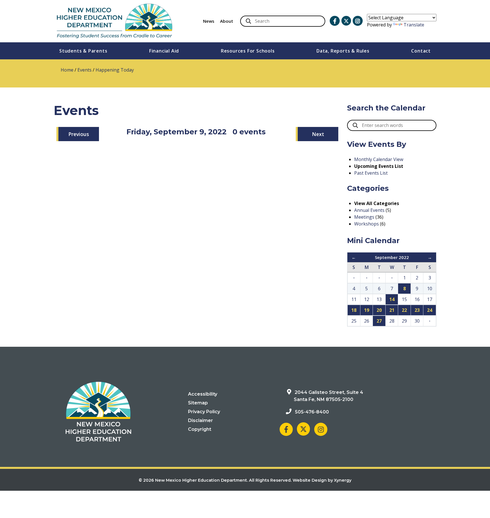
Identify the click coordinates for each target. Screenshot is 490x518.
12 (366, 299)
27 (379, 321)
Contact (421, 51)
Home (67, 70)
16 (417, 299)
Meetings (364, 217)
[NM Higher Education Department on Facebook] (335, 21)
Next (318, 134)
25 (353, 321)
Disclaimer (200, 420)
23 (417, 310)
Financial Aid (164, 51)
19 (366, 310)
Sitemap (198, 403)
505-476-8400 (312, 412)
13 (379, 299)
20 (379, 310)
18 (353, 310)
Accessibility (202, 394)
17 (429, 299)
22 (404, 310)
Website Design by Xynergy (322, 480)
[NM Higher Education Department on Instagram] (357, 21)
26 (366, 321)
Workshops (366, 224)
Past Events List (371, 173)
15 (404, 299)
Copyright (199, 429)
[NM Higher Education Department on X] (346, 21)
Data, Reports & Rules (342, 51)
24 (429, 310)
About (226, 21)
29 (404, 321)
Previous (78, 134)
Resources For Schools (248, 51)
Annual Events (369, 210)
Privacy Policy (204, 411)
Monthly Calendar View (378, 159)
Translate (414, 25)
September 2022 (392, 257)
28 (391, 321)
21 (391, 310)
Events (84, 70)
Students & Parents (83, 51)
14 (391, 299)
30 (417, 321)
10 (429, 288)
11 (353, 299)
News (208, 21)
